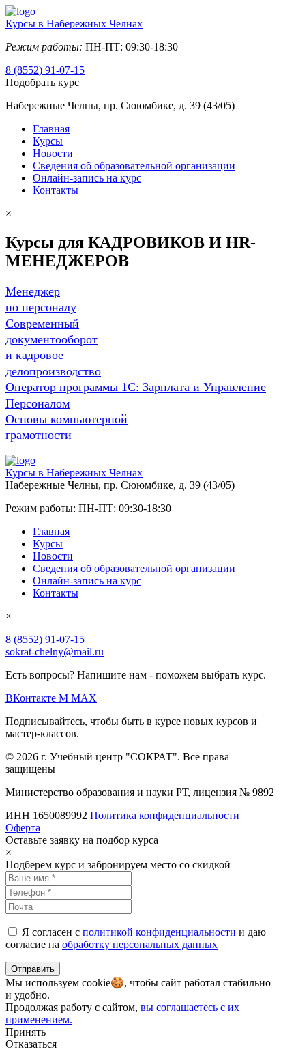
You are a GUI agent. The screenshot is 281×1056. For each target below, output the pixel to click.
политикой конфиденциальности (159, 932)
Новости (53, 153)
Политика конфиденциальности (164, 815)
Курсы (48, 141)
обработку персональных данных (140, 944)
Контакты (55, 190)
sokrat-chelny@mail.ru (54, 651)
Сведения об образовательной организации (134, 165)
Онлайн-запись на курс (87, 178)
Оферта (22, 827)
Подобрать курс (42, 82)
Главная (51, 128)
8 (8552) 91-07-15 (45, 70)
